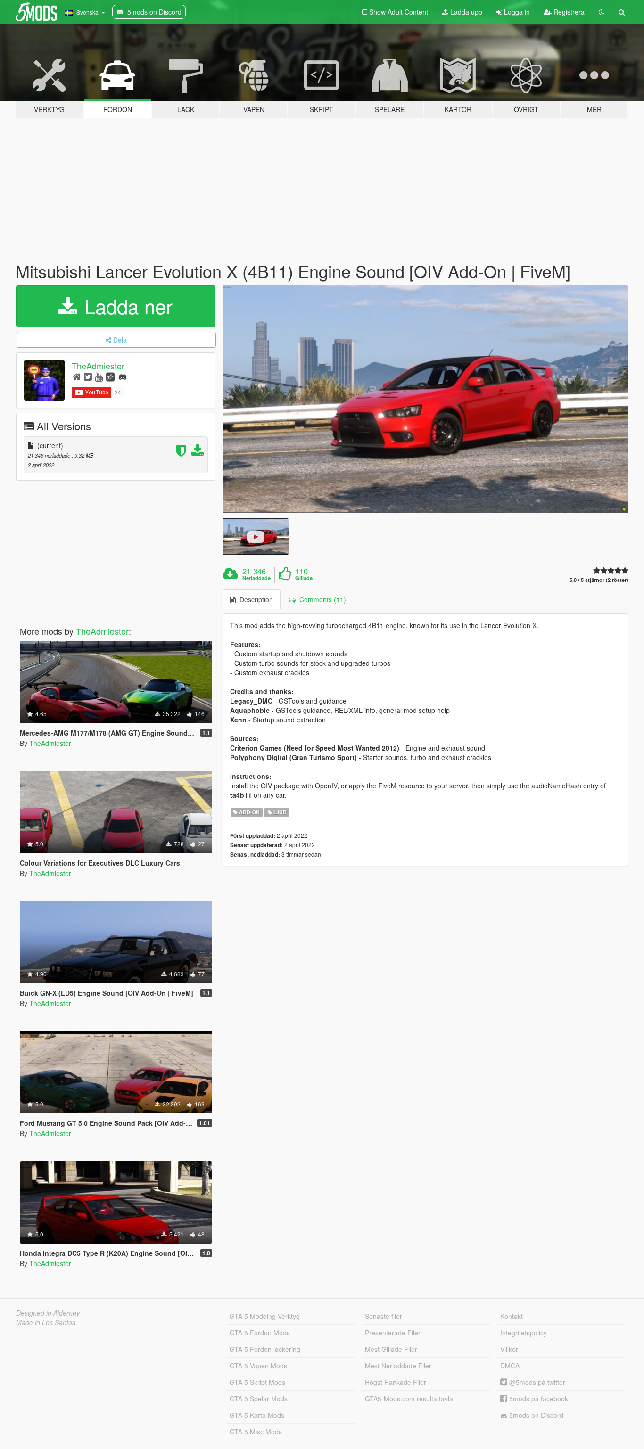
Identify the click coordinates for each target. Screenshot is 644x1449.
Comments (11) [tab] (321, 599)
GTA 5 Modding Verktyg (265, 1316)
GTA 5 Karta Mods (257, 1415)
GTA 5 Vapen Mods (258, 1365)
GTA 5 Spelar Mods (259, 1398)
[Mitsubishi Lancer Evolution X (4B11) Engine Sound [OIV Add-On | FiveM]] (426, 399)
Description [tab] (254, 599)
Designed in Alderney (48, 1313)
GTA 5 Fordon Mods (260, 1332)
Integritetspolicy (523, 1332)
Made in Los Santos (45, 1322)
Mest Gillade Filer (391, 1349)
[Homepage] (77, 376)
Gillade (304, 578)
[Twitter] (87, 376)
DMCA (510, 1365)
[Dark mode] (601, 12)
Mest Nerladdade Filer (398, 1365)
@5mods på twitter (536, 1382)
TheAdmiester (98, 366)
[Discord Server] (122, 376)
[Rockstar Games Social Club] (110, 376)
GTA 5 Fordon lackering (265, 1349)
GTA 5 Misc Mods (256, 1431)
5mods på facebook (537, 1398)
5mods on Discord (535, 1415)
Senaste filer (383, 1316)
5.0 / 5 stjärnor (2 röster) (599, 579)
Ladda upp (465, 11)
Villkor (509, 1349)
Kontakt (511, 1316)
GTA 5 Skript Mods (257, 1382)
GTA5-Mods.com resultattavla (409, 1398)
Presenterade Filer (393, 1332)
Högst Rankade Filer (395, 1382)
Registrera (568, 11)
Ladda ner (126, 306)
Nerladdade (256, 578)
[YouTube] (98, 376)
